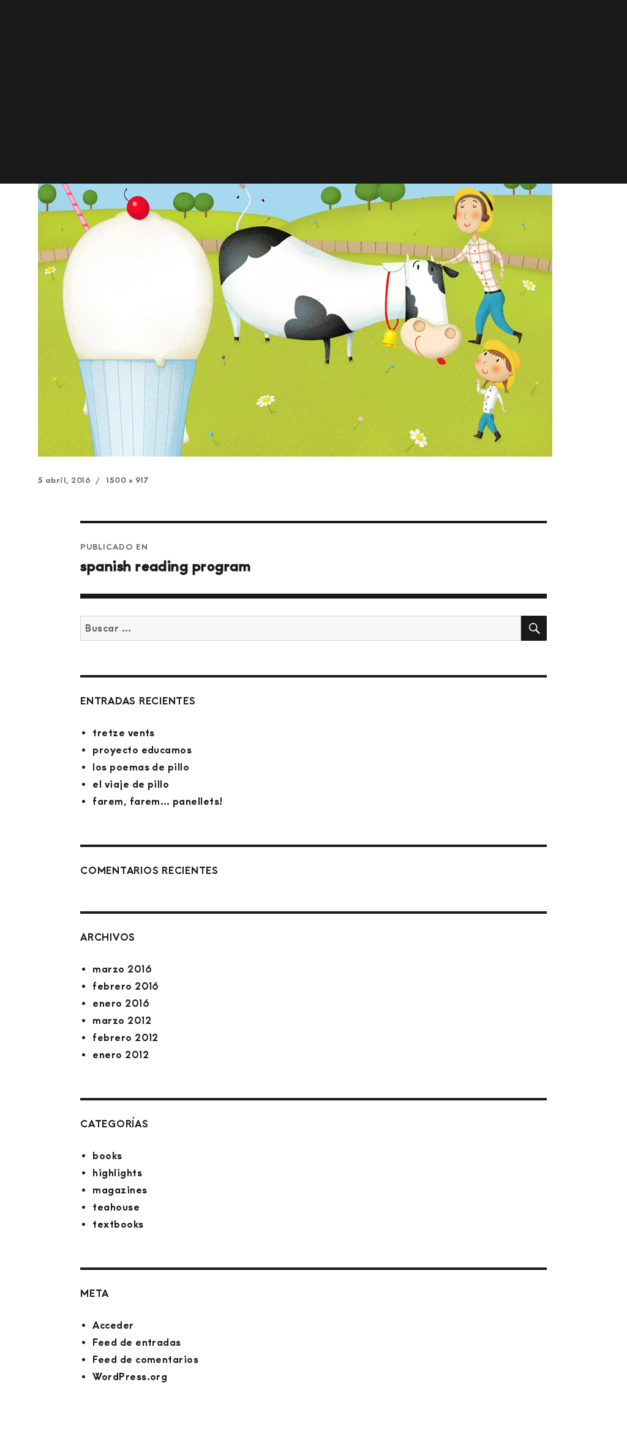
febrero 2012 (125, 1037)
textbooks (117, 1224)
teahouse (116, 1207)
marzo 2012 (121, 1020)
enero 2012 (120, 1055)
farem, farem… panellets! (157, 801)
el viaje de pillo (130, 784)
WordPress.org (129, 1377)
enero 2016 (120, 1003)
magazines (119, 1190)
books (107, 1156)
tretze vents (123, 733)
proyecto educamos (142, 750)
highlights (117, 1173)
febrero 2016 (125, 986)
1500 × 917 (127, 480)
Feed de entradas (136, 1342)
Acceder (112, 1325)
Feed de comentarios (145, 1359)
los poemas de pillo (140, 767)
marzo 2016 (122, 969)
